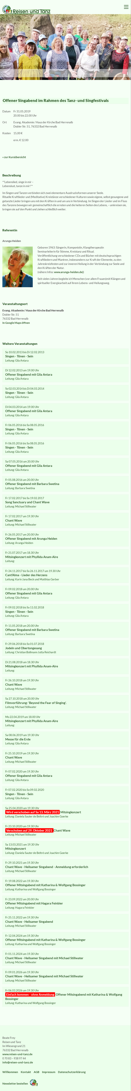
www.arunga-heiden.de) (68, 272)
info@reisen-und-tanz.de (17, 1062)
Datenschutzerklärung (72, 1072)
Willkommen (10, 1072)
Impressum (48, 1072)
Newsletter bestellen (15, 1083)
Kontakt (26, 1072)
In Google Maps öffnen (16, 322)
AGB (36, 1072)
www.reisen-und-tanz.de (17, 1054)
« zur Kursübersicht (14, 157)
